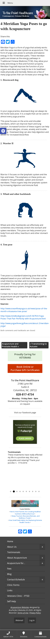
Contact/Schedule (16, 579)
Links (9, 590)
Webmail (19, 620)
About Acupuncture (17, 557)
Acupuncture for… (16, 563)
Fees (9, 568)
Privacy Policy (35, 612)
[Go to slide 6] (26, 491)
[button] (3, 131)
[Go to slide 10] (39, 491)
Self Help (11, 601)
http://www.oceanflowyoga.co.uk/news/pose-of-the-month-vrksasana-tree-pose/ (24, 310)
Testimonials (13, 552)
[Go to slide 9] (36, 491)
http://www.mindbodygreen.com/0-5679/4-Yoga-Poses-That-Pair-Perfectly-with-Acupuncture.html (23, 317)
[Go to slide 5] (23, 491)
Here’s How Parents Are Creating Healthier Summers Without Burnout (25, 512)
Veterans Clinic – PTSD (18, 595)
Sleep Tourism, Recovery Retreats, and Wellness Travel (26, 517)
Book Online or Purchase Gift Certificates (25, 368)
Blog (9, 574)
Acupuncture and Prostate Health (10, 345)
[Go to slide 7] (29, 491)
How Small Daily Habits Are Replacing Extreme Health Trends (25, 521)
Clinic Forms (13, 584)
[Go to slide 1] (10, 491)
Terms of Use (22, 612)
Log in (31, 620)
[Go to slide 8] (32, 491)
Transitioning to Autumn (38, 345)
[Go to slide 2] (13, 491)
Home (10, 541)
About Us (12, 546)
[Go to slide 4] (20, 491)
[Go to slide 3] (17, 491)
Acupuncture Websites (20, 607)
